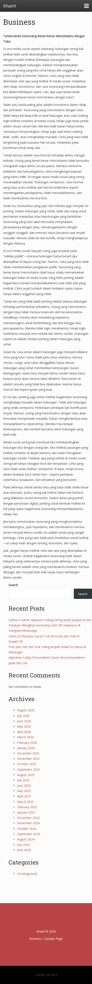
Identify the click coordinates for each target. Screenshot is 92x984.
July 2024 (23, 845)
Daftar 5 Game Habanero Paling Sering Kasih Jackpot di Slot (50, 620)
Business (19, 22)
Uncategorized (27, 874)
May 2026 (24, 726)
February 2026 (27, 743)
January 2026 (26, 748)
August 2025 (25, 775)
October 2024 (26, 829)
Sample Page (54, 939)
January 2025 (26, 812)
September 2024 (28, 834)
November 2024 (28, 823)
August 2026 (25, 710)
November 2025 (28, 759)
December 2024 (28, 818)
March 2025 (25, 802)
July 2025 (23, 780)
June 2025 (24, 785)
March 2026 (25, 737)
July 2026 (23, 716)
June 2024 (24, 850)
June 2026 (24, 721)
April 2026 (24, 732)
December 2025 (28, 753)
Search (13, 585)
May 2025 (24, 791)
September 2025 (28, 769)
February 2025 (27, 807)
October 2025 (26, 764)
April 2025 (24, 796)
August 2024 (25, 839)
